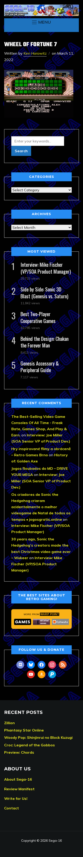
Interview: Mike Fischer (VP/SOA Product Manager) (46, 268)
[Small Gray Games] (22, 622)
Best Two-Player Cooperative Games (38, 317)
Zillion (9, 723)
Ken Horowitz (35, 53)
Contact (11, 808)
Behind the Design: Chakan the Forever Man (44, 342)
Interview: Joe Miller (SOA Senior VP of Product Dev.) (41, 480)
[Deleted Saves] (41, 622)
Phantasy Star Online (24, 730)
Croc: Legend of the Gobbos (29, 745)
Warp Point (49, 614)
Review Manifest (19, 789)
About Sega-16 (18, 779)
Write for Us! (15, 798)
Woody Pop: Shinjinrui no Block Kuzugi (38, 737)
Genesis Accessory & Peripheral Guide (40, 367)
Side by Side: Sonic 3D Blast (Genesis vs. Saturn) (44, 292)
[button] (41, 22)
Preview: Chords (19, 752)
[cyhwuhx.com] (60, 622)
